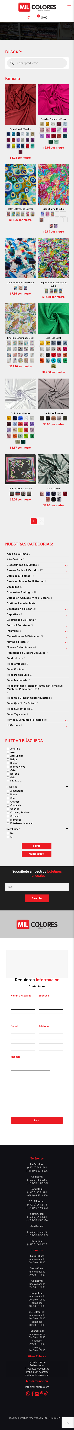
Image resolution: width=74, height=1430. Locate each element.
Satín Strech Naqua (20, 413)
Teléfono (44, 1026)
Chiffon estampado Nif (20, 488)
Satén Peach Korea (53, 413)
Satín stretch (53, 488)
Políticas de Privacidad (37, 1375)
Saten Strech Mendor (20, 129)
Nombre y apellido (21, 995)
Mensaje (15, 1056)
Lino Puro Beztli (53, 338)
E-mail (14, 1026)
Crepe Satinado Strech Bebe (20, 282)
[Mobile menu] (69, 7)
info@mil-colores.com (37, 1387)
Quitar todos (36, 853)
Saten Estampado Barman (20, 209)
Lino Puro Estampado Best (20, 338)
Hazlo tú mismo (37, 1362)
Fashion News (37, 1365)
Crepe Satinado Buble (53, 209)
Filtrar (36, 846)
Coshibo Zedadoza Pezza (53, 119)
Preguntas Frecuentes (37, 1368)
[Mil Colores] (37, 7)
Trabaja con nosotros (37, 1372)
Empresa (44, 995)
